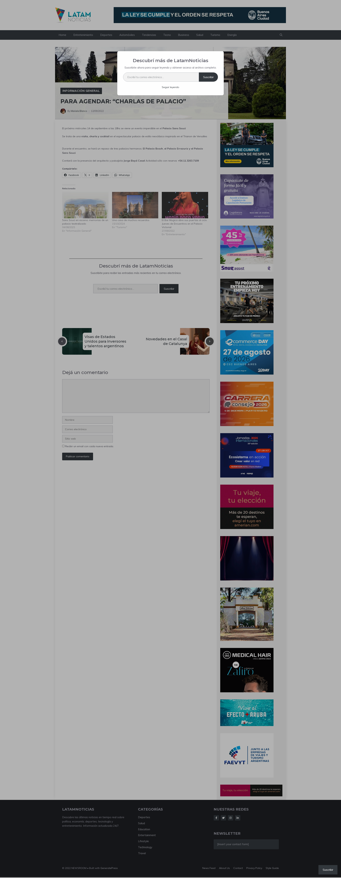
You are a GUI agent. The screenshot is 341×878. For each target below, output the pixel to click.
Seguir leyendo (170, 87)
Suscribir (208, 77)
